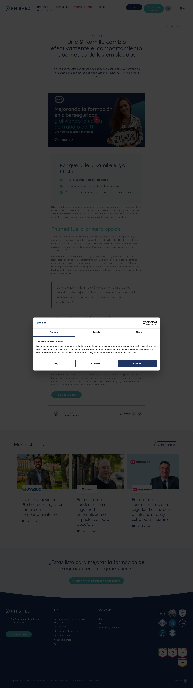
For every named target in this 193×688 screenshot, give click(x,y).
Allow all (137, 363)
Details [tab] (96, 332)
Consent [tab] (54, 332)
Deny (55, 363)
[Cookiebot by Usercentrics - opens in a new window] (144, 323)
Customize (95, 363)
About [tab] (139, 332)
